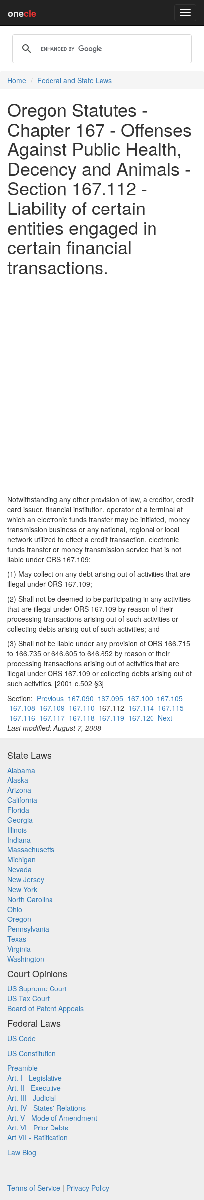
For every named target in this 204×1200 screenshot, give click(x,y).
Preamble (22, 1068)
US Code (21, 1038)
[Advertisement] (102, 385)
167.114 (141, 708)
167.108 (22, 708)
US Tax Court (28, 998)
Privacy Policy (87, 1188)
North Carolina (30, 899)
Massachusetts (30, 849)
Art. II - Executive (34, 1088)
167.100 (140, 698)
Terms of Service (33, 1188)
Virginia (19, 949)
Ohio (14, 909)
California (22, 800)
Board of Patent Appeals (45, 1008)
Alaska (17, 780)
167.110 (82, 708)
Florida (18, 810)
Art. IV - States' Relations (46, 1108)
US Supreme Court (37, 988)
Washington (25, 959)
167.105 (170, 698)
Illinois (17, 830)
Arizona (19, 790)
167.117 (52, 718)
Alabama (21, 770)
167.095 (110, 698)
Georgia (20, 820)
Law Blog (21, 1152)
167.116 (22, 718)
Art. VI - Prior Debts (37, 1127)
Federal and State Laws (74, 80)
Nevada (19, 869)
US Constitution (31, 1053)
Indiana (19, 840)
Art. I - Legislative (34, 1078)
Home (16, 80)
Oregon (19, 919)
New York (22, 889)
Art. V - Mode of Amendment (52, 1118)
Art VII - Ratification (37, 1137)
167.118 (82, 718)
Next (165, 718)
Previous (50, 698)
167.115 (171, 708)
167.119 (111, 718)
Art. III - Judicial (31, 1098)
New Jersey (25, 879)
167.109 (52, 708)
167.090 (81, 698)
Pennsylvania (28, 929)
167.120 (141, 718)
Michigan (21, 859)
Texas (16, 939)
